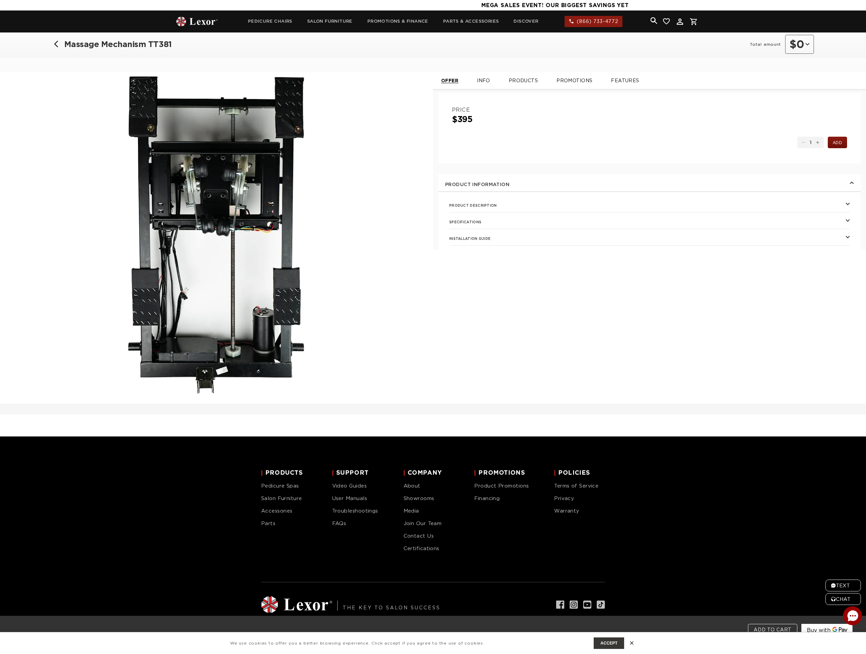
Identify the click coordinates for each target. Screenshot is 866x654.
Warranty (566, 511)
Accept (608, 643)
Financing (487, 498)
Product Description (473, 205)
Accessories (277, 511)
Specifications (465, 222)
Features (625, 80)
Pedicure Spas (280, 486)
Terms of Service (576, 486)
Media (411, 511)
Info (483, 80)
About (412, 486)
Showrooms (419, 498)
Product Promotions (501, 486)
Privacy (564, 498)
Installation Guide (470, 238)
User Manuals (349, 498)
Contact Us (419, 536)
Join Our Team (423, 523)
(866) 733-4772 (597, 21)
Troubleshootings (355, 511)
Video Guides (349, 486)
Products (523, 80)
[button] (654, 20)
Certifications (421, 548)
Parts (268, 523)
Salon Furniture (281, 498)
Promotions (574, 80)
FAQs (339, 523)
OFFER (449, 80)
